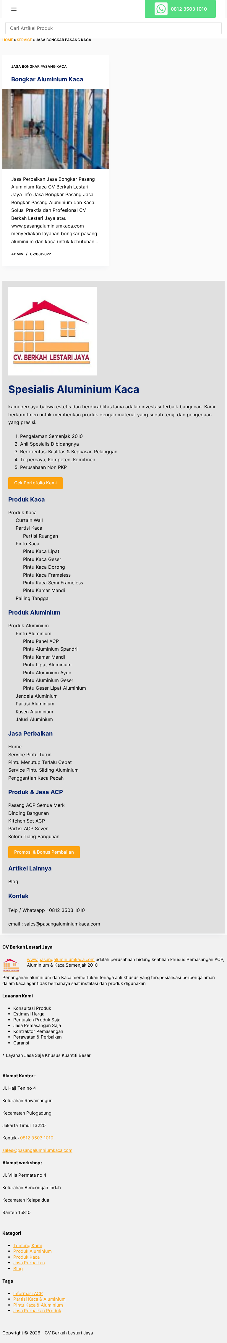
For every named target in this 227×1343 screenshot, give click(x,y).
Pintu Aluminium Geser (48, 680)
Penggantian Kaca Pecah (36, 778)
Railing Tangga (32, 598)
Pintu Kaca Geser (42, 559)
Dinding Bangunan (28, 813)
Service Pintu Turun (29, 754)
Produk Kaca (22, 512)
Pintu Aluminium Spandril (51, 649)
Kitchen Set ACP (26, 821)
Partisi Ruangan (40, 536)
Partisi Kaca (29, 528)
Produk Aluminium (28, 625)
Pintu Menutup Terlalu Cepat (40, 762)
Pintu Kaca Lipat (41, 551)
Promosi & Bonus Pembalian (44, 852)
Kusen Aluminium (34, 712)
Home (7, 40)
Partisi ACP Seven (28, 828)
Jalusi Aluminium (34, 719)
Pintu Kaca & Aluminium (38, 1305)
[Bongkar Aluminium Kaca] (55, 129)
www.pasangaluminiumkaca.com (61, 959)
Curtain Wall (29, 520)
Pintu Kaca (27, 543)
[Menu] (14, 9)
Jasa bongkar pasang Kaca (39, 66)
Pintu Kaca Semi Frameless (53, 583)
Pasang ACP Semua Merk (36, 805)
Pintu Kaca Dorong (44, 567)
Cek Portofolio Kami (35, 483)
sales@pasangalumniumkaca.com (37, 1150)
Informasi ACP (28, 1293)
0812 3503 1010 (189, 9)
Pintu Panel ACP (41, 641)
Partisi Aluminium (35, 704)
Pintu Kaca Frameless (47, 575)
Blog (13, 881)
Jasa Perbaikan (29, 1262)
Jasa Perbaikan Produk (37, 1310)
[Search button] (216, 28)
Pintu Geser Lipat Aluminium (54, 688)
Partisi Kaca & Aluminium (39, 1299)
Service (24, 40)
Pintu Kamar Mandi (44, 590)
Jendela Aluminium (37, 696)
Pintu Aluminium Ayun (47, 672)
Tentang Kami (27, 1245)
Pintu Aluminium (33, 633)
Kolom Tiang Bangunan (33, 836)
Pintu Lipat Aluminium (47, 665)
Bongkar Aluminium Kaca (47, 79)
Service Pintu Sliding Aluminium (43, 770)
